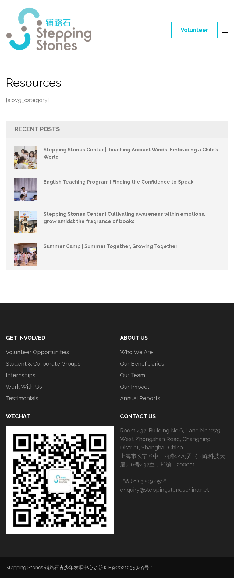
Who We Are (136, 352)
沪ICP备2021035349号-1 (126, 567)
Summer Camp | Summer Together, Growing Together (111, 246)
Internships (20, 375)
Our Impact (134, 387)
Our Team (132, 375)
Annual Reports (140, 398)
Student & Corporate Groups (43, 363)
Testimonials (22, 398)
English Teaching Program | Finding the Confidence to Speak (118, 182)
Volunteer (194, 30)
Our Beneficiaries (142, 363)
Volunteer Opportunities (37, 352)
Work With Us (24, 387)
